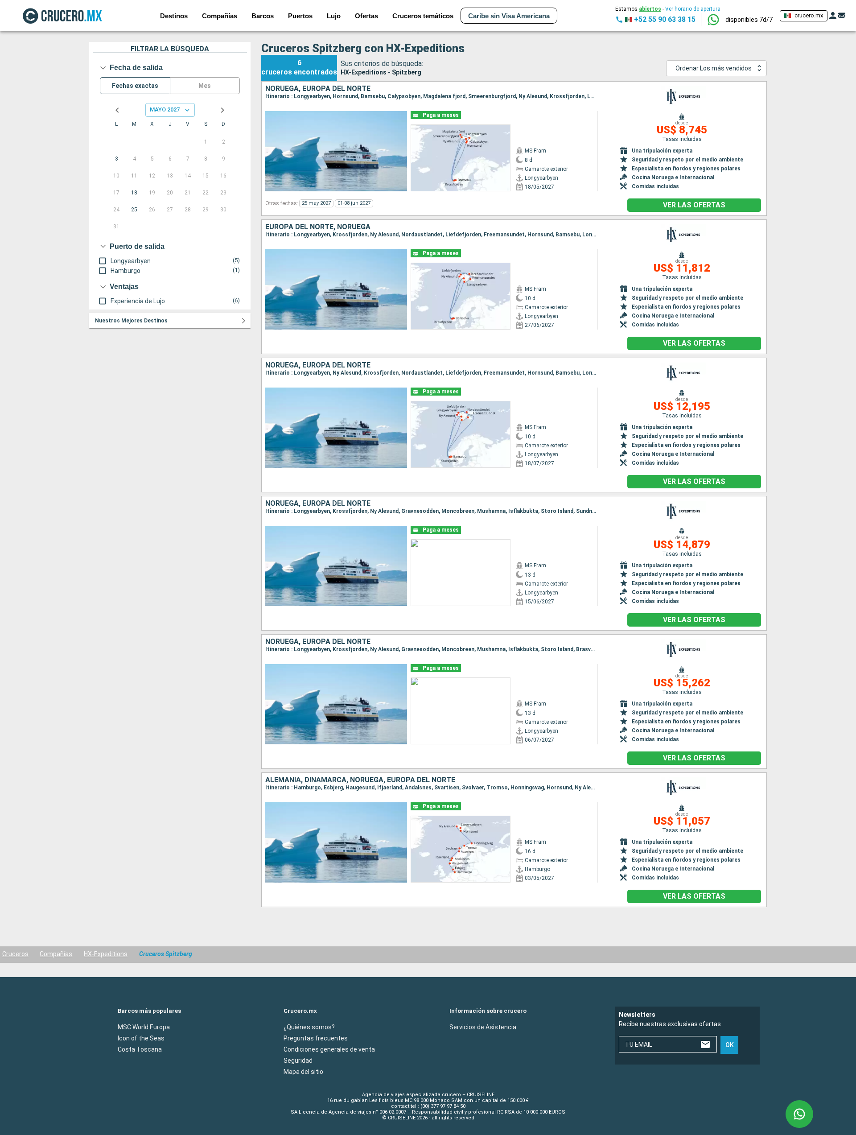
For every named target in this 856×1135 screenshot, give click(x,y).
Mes (204, 85)
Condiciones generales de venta (329, 1049)
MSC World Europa (144, 1027)
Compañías (219, 16)
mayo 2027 (165, 109)
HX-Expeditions (106, 954)
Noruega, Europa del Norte (317, 88)
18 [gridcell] (134, 193)
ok (729, 1044)
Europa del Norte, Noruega (317, 227)
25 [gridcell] (134, 209)
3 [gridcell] (116, 159)
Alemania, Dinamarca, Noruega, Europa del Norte (360, 780)
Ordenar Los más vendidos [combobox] (713, 68)
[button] (749, 20)
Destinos (174, 16)
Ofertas (366, 16)
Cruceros (15, 954)
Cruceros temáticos (422, 16)
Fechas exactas (135, 85)
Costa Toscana (140, 1049)
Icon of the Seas (141, 1038)
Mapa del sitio (303, 1071)
